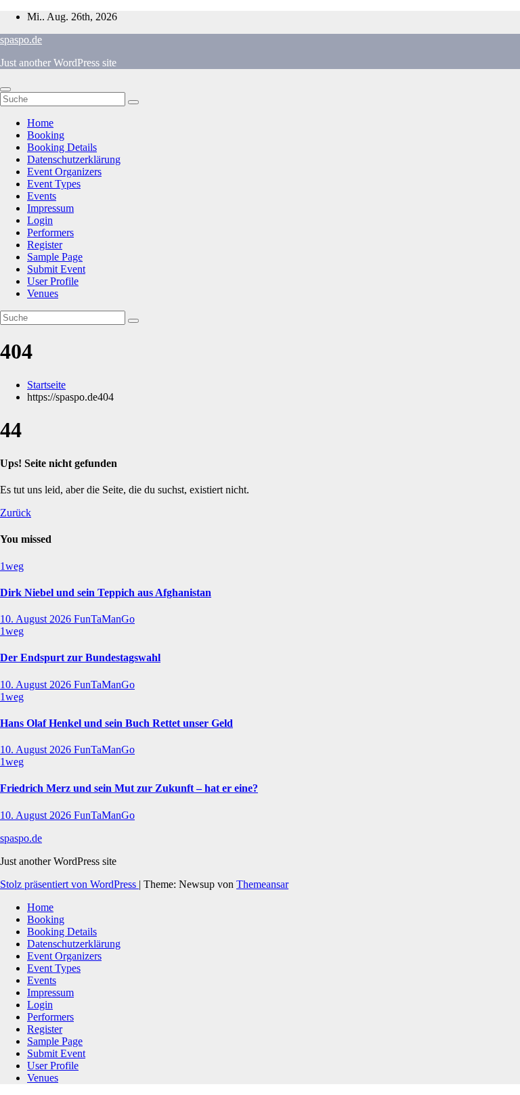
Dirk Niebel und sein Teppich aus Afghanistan (105, 592)
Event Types (54, 183)
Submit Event (56, 269)
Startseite (46, 384)
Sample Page (55, 257)
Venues (42, 293)
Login (40, 220)
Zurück (15, 512)
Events (41, 196)
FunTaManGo (104, 619)
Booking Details (62, 147)
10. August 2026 (37, 619)
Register (44, 244)
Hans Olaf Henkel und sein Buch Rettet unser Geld (116, 723)
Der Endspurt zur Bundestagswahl (80, 657)
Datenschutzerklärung (74, 159)
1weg (12, 566)
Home (40, 123)
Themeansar (262, 884)
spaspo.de (21, 39)
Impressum (50, 208)
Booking (45, 135)
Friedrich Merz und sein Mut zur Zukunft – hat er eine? (129, 788)
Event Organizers (64, 171)
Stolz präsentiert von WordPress (69, 884)
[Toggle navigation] (5, 89)
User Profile (53, 281)
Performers (50, 232)
